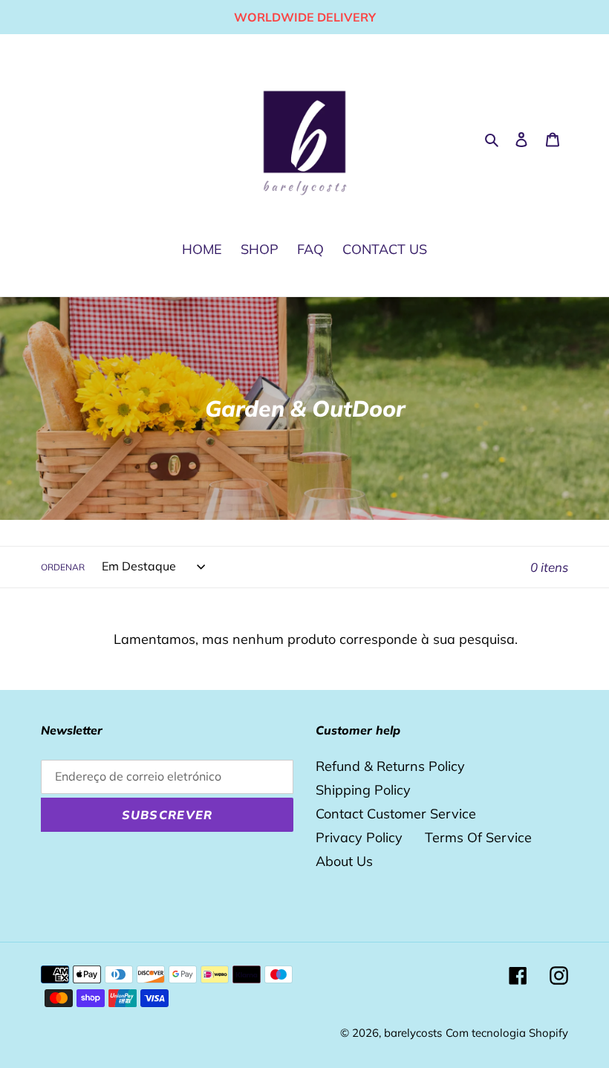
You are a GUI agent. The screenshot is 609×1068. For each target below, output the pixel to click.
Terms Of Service (478, 837)
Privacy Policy (359, 837)
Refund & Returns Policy (390, 766)
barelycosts (413, 1033)
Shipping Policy (363, 789)
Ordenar (63, 567)
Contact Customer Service (396, 813)
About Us (344, 861)
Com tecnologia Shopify (507, 1033)
